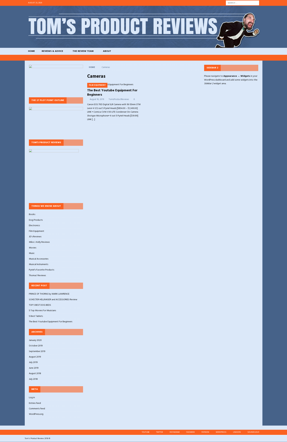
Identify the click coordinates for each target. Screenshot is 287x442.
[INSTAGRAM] (228, 58)
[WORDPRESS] (247, 58)
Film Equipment (36, 231)
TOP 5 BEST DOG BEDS (40, 305)
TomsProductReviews (119, 99)
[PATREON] (240, 58)
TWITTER (159, 432)
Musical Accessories (38, 259)
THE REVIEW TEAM (83, 51)
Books (32, 214)
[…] (93, 119)
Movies (32, 248)
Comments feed (37, 409)
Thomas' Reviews (37, 275)
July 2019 (33, 362)
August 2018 (35, 373)
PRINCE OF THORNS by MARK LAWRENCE (49, 294)
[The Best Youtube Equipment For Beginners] (114, 85)
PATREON (205, 432)
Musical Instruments (38, 264)
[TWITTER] (222, 58)
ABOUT (107, 51)
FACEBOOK (190, 432)
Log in (32, 397)
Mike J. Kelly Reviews (39, 242)
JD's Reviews (35, 237)
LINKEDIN (237, 432)
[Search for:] (242, 3)
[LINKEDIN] (253, 58)
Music (32, 253)
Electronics (34, 225)
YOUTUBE (145, 432)
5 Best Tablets (36, 316)
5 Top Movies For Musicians (42, 310)
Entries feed (35, 403)
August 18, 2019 (97, 99)
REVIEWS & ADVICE (52, 51)
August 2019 (35, 357)
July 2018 (33, 379)
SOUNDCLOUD (253, 432)
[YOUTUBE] (215, 58)
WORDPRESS (221, 432)
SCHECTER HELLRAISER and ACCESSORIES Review (53, 300)
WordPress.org (36, 414)
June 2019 (34, 368)
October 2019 (36, 346)
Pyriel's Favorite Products (41, 270)
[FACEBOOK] (234, 58)
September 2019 (37, 351)
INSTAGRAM (175, 432)
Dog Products (36, 220)
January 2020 (35, 340)
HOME (31, 51)
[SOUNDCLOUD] (259, 58)
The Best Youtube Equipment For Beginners (112, 92)
